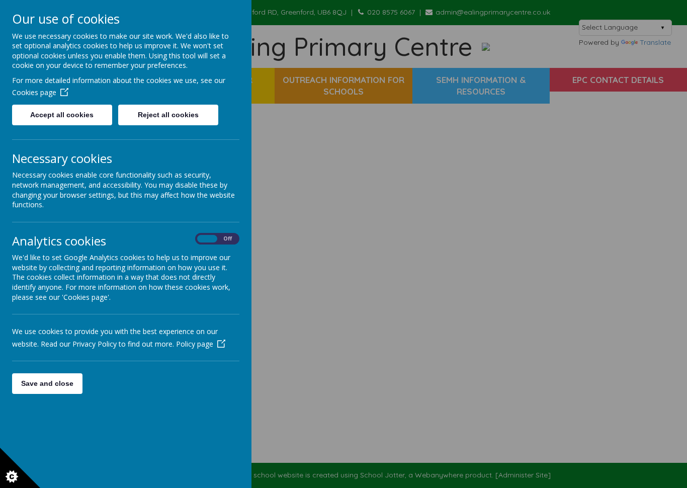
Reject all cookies (168, 115)
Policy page (194, 344)
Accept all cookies (62, 115)
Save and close (47, 383)
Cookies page (34, 92)
